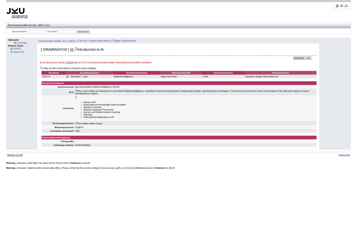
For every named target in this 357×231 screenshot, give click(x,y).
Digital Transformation (124, 40)
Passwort (52, 31)
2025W (70, 62)
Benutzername (19, 31)
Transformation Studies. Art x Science (57, 40)
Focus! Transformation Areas (94, 40)
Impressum (344, 155)
